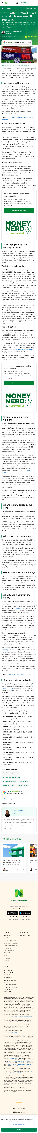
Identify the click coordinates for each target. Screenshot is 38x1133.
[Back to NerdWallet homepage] (2, 9)
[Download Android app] (25, 913)
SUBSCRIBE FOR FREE (19, 210)
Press (6, 955)
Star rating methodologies (9, 949)
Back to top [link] (8, 799)
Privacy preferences (10, 984)
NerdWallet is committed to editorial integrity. (17, 65)
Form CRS (16, 1061)
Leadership (7, 935)
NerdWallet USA (20, 1108)
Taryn (18, 810)
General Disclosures (20, 1064)
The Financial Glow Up (10, 773)
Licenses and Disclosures (25, 1016)
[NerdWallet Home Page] (7, 3)
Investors (7, 961)
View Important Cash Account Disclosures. (18, 1072)
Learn (9, 8)
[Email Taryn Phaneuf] (14, 813)
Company (7, 932)
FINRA (12, 1058)
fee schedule (29, 1064)
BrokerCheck (14, 1065)
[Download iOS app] (12, 913)
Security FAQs (25, 935)
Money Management (9, 781)
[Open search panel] (17, 3)
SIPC (16, 1058)
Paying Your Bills (8, 785)
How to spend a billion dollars (19, 674)
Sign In (24, 3)
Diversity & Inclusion (11, 943)
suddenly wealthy (7, 650)
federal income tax (22, 426)
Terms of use (8, 970)
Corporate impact (10, 940)
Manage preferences (19, 1124)
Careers (6, 937)
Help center (24, 932)
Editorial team (8, 953)
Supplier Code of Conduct (9, 974)
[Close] (35, 1117)
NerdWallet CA (20, 1112)
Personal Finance (22, 785)
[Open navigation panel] (2, 3)
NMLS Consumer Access (11, 1016)
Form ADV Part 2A (24, 1061)
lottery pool (17, 608)
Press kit (7, 958)
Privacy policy (8, 977)
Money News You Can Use (11, 777)
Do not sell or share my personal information (10, 989)
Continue (19, 1129)
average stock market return (21, 349)
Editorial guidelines (10, 945)
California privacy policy (10, 981)
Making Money (24, 781)
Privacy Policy (8, 1062)
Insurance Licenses (17, 1027)
